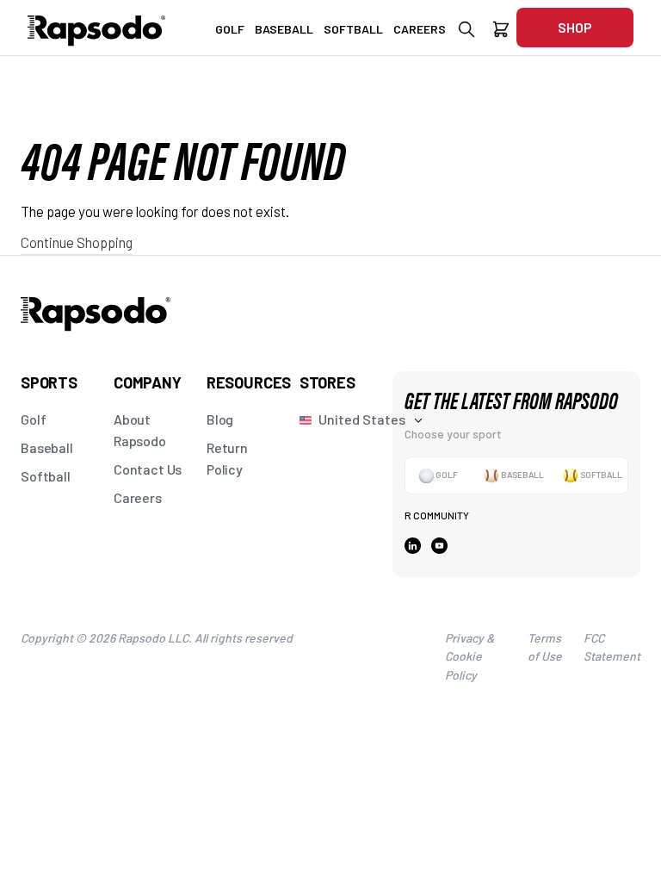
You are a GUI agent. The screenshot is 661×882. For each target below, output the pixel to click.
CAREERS (419, 29)
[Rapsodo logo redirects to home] (97, 28)
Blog (220, 419)
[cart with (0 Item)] (501, 32)
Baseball (47, 447)
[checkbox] (438, 475)
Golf (33, 419)
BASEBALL (284, 29)
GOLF (229, 29)
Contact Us (148, 469)
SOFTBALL (353, 29)
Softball (46, 476)
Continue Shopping (77, 242)
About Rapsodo (140, 430)
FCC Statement (612, 647)
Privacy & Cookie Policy (469, 656)
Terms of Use (545, 647)
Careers (138, 497)
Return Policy (227, 458)
